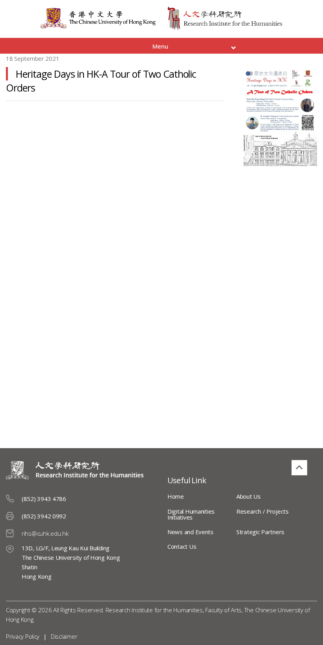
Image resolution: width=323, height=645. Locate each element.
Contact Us (181, 546)
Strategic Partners (260, 532)
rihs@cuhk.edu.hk (45, 533)
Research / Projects (262, 511)
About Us (248, 496)
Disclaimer (64, 636)
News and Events (190, 532)
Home (175, 496)
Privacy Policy (22, 636)
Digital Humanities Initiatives (191, 514)
